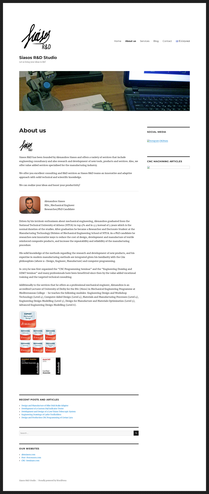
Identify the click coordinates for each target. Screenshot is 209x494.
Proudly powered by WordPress (52, 480)
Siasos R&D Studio (38, 57)
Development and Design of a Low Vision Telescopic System (48, 411)
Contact (167, 41)
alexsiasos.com (28, 454)
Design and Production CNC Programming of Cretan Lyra (47, 417)
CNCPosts (163, 141)
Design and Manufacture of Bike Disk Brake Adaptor (44, 405)
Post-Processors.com (31, 457)
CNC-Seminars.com (30, 460)
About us (130, 41)
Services (144, 41)
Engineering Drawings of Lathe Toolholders (41, 414)
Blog (156, 41)
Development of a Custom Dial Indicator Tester (42, 408)
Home (117, 41)
